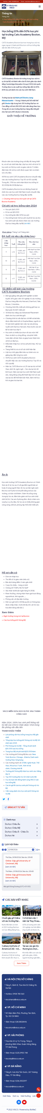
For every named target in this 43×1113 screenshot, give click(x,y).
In (39, 850)
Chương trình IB (16, 768)
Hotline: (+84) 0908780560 (11, 1)
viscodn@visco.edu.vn (15, 1087)
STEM (24, 763)
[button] (39, 6)
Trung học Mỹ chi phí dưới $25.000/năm (21, 751)
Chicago (19, 757)
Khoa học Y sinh (16, 766)
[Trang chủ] (9, 6)
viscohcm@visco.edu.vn (15, 1028)
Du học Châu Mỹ (12, 828)
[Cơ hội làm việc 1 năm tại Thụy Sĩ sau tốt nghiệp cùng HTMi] (31, 918)
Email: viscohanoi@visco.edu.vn (30, 1)
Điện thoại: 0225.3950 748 (17, 1053)
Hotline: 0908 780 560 (15, 994)
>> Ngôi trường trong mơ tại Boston (15, 616)
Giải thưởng (26, 1096)
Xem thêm (21, 963)
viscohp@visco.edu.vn (15, 1059)
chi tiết (27, 223)
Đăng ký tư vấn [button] (16, 807)
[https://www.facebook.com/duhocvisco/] (19, 1102)
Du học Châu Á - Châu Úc (17, 832)
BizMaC (33, 1110)
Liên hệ (35, 1096)
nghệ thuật (31, 763)
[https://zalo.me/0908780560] (38, 1095)
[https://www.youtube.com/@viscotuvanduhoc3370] (24, 1102)
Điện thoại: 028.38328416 (16, 1022)
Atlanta (27, 757)
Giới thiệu (7, 1096)
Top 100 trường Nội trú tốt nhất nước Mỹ (21, 777)
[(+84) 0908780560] (38, 1089)
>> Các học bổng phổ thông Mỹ (14, 620)
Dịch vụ (16, 1096)
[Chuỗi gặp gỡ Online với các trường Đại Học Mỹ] (11, 918)
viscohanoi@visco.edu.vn (16, 1000)
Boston (8, 103)
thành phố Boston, (22, 98)
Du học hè (9, 835)
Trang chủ (5, 17)
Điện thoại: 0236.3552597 (16, 1081)
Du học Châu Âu (12, 824)
